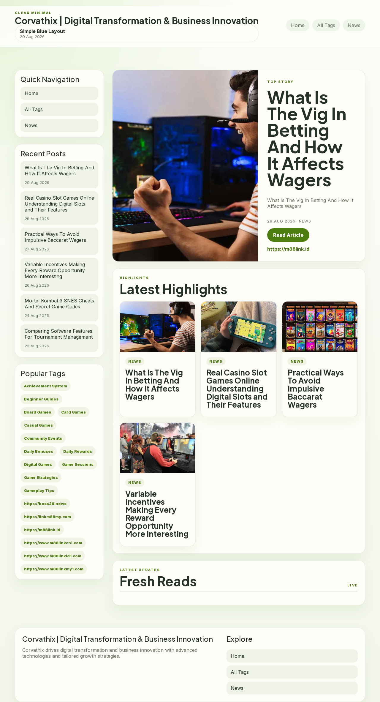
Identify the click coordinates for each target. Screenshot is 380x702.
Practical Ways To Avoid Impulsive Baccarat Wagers (316, 388)
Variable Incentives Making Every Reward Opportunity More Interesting (157, 514)
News (354, 25)
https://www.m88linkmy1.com (53, 569)
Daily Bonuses (38, 451)
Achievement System (45, 386)
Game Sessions (78, 464)
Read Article (288, 235)
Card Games (73, 412)
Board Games (37, 412)
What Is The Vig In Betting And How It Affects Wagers (154, 384)
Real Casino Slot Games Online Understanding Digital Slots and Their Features (237, 388)
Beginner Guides (41, 399)
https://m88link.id (42, 529)
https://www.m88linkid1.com (52, 555)
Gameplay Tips (39, 490)
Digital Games (38, 464)
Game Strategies (41, 477)
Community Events (43, 438)
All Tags (326, 25)
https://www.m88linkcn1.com (53, 542)
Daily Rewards (77, 451)
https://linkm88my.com (47, 516)
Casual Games (38, 425)
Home (298, 25)
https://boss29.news (45, 503)
